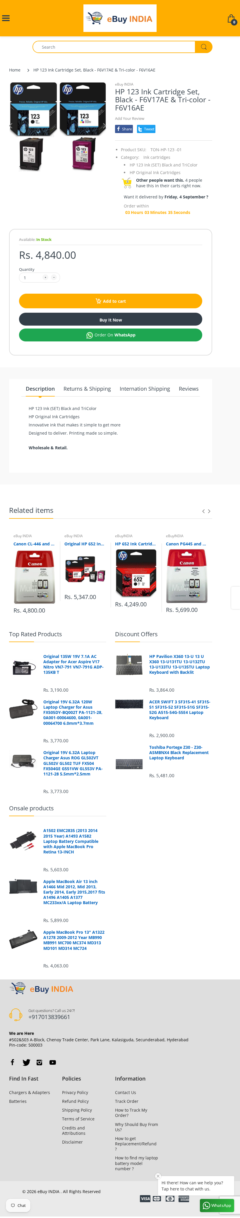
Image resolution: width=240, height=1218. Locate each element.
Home (14, 70)
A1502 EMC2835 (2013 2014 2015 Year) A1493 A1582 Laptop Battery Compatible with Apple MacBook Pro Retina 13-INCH (70, 841)
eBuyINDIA (124, 535)
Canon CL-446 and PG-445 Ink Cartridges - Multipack (34, 544)
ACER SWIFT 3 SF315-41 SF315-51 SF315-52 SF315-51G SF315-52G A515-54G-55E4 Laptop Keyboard (179, 710)
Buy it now (111, 320)
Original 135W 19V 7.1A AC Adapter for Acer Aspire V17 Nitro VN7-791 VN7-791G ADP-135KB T (73, 664)
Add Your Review (129, 118)
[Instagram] (39, 1062)
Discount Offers (136, 634)
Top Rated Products (35, 634)
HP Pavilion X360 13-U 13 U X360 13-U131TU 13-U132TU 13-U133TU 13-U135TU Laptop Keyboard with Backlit (179, 664)
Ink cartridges (156, 157)
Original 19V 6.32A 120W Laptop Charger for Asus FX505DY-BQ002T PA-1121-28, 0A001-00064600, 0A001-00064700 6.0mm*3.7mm (72, 712)
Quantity (27, 269)
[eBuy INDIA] (120, 18)
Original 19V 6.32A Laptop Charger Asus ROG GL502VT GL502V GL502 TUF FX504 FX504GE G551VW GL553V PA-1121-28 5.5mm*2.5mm (73, 763)
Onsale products (31, 808)
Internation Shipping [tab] (145, 388)
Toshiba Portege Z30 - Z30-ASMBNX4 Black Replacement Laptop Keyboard (179, 753)
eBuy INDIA (124, 84)
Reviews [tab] (189, 388)
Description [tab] (40, 388)
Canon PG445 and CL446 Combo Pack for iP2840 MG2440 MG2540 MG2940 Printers (187, 544)
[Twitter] (26, 1062)
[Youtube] (52, 1062)
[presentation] (203, 511)
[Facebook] (12, 1062)
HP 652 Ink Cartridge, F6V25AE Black (136, 544)
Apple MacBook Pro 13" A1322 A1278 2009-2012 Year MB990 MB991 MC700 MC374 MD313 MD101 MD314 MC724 (73, 940)
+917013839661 (49, 1017)
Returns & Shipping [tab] (87, 388)
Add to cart (114, 301)
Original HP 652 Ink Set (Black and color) (85, 544)
